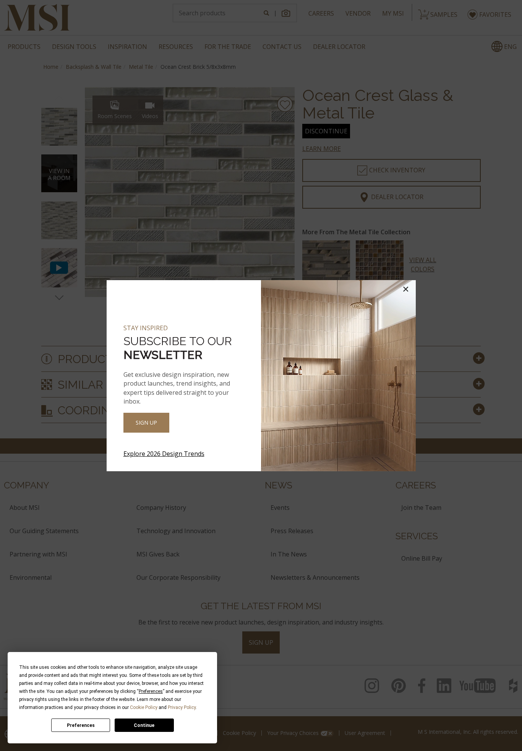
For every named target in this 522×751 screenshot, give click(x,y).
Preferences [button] (151, 691)
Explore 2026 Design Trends (163, 453)
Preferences (81, 725)
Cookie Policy (143, 707)
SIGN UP (146, 422)
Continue (144, 725)
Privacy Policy (182, 707)
